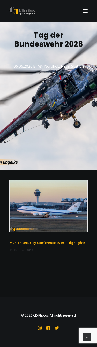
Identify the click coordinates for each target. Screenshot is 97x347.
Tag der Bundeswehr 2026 (48, 39)
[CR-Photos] (22, 11)
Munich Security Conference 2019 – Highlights (47, 243)
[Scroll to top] (87, 337)
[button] (85, 11)
